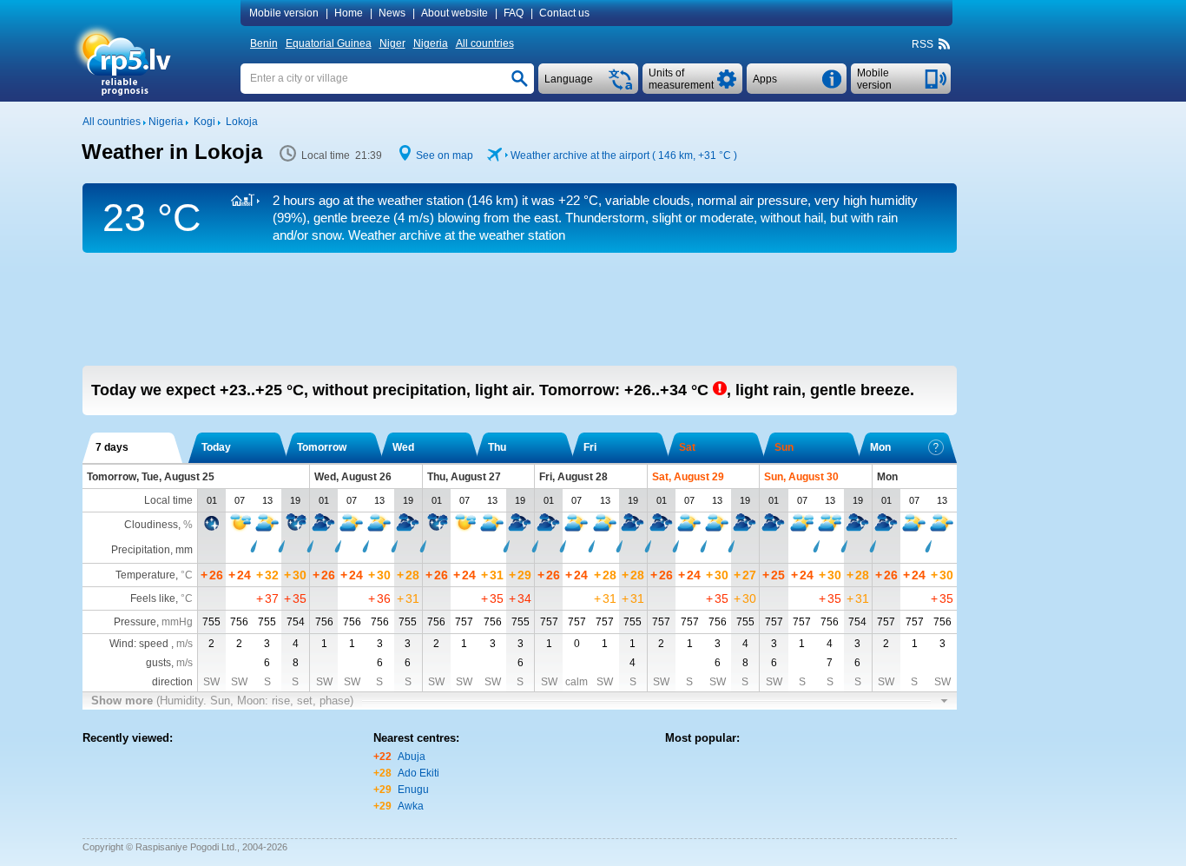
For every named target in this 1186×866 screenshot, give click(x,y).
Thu (497, 447)
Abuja (411, 756)
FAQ (514, 13)
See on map (444, 155)
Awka (411, 806)
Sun (784, 447)
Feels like (152, 598)
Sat (687, 447)
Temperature (145, 575)
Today (216, 447)
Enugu (413, 789)
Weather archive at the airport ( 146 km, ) (624, 155)
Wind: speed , (151, 644)
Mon (880, 447)
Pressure (135, 622)
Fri (589, 447)
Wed (403, 447)
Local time (168, 500)
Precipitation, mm (152, 550)
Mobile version (284, 13)
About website (454, 13)
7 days (112, 447)
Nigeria (430, 43)
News (392, 13)
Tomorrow (321, 447)
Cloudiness (151, 525)
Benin (264, 43)
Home (348, 13)
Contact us (564, 13)
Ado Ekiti (418, 773)
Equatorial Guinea (329, 43)
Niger (392, 43)
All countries (485, 43)
